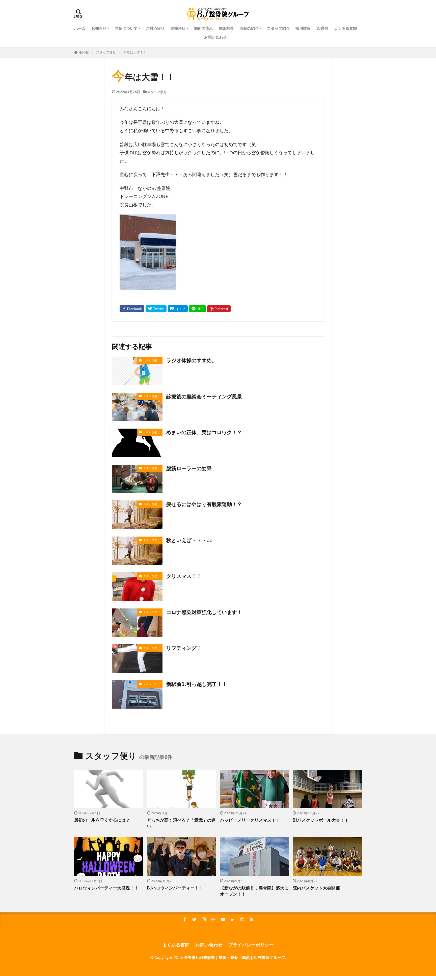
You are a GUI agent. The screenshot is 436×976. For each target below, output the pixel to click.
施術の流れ (203, 28)
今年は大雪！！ (134, 52)
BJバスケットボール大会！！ (321, 820)
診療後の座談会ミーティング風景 (204, 396)
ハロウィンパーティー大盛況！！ (106, 887)
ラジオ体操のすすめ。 (191, 360)
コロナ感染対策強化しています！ (204, 612)
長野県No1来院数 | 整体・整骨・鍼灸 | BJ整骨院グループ (234, 957)
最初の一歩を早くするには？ (102, 820)
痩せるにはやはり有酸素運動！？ (204, 504)
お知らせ (98, 28)
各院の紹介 (249, 28)
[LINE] (197, 308)
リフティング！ (184, 648)
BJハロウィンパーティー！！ (175, 887)
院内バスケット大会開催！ (318, 887)
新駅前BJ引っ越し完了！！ (196, 684)
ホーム (80, 28)
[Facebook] (132, 308)
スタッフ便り (106, 52)
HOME (84, 52)
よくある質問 (345, 28)
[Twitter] (156, 308)
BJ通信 (322, 28)
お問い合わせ (215, 37)
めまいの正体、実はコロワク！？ (204, 432)
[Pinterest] (219, 308)
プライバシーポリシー (251, 944)
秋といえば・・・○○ (189, 540)
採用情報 (303, 28)
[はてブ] (178, 308)
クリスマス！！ (184, 576)
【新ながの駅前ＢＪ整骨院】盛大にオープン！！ (254, 891)
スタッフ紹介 (278, 28)
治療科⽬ (178, 28)
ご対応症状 (155, 28)
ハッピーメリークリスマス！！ (250, 820)
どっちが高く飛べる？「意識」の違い (181, 823)
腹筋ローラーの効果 (189, 468)
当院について (126, 28)
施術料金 (226, 28)
